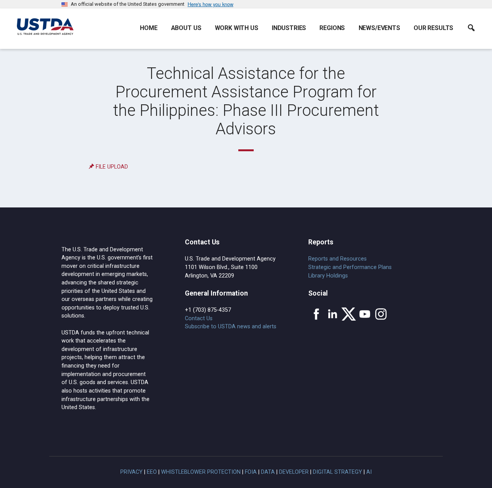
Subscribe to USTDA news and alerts (230, 326)
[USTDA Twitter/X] (349, 314)
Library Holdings (328, 275)
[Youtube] (365, 314)
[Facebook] (316, 314)
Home (148, 28)
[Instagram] (381, 314)
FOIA (251, 472)
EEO (152, 472)
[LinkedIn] (332, 314)
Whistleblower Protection (201, 472)
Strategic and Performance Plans (350, 267)
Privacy (131, 472)
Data (268, 472)
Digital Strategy (337, 472)
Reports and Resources (337, 259)
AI (369, 472)
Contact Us (199, 318)
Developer (294, 472)
